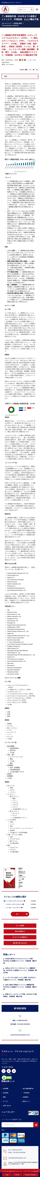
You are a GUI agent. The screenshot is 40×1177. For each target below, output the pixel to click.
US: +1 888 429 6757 (15, 1150)
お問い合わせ (7, 1105)
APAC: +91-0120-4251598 (16, 1152)
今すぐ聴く (24, 69)
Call (7, 1174)
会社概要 (5, 1088)
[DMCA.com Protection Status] (7, 1077)
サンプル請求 (20, 925)
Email (17, 1174)
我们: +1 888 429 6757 (20, 1020)
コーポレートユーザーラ (13, 907)
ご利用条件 (26, 1093)
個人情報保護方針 (28, 1088)
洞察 (4, 1097)
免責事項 (25, 1097)
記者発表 (5, 1093)
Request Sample (30, 1174)
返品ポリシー (27, 1101)
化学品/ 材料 (18, 23)
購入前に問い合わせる (20, 943)
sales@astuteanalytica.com (20, 1035)
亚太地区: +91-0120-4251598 (20, 1024)
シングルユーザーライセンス (15, 901)
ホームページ (6, 23)
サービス (5, 1101)
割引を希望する (20, 931)
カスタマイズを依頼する (20, 937)
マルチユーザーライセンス (14, 904)
